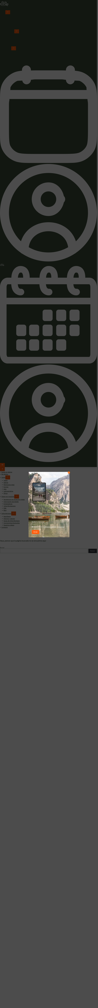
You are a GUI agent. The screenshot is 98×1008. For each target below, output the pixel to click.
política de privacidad (50, 527)
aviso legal (61, 527)
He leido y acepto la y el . (48, 527)
